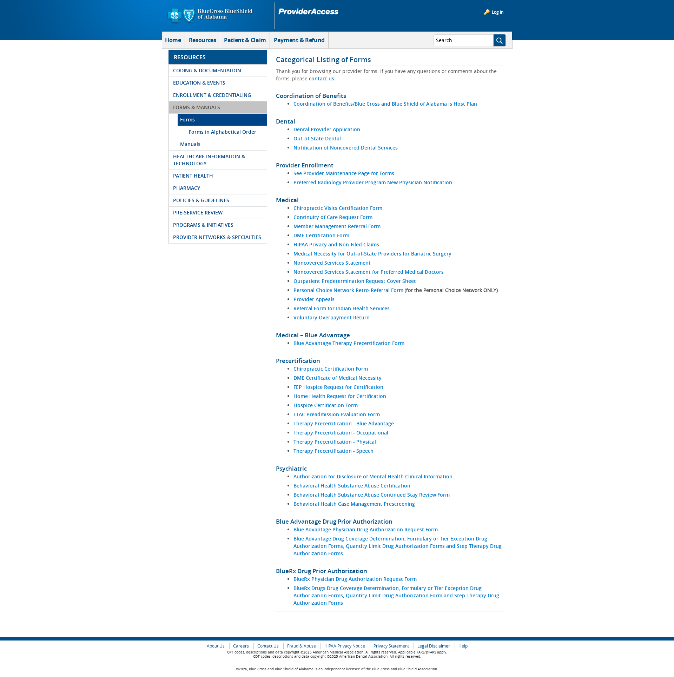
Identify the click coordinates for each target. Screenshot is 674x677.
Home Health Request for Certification (339, 396)
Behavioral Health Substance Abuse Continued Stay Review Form (371, 494)
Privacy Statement (391, 646)
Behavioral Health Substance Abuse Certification (351, 485)
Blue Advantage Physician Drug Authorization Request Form (365, 529)
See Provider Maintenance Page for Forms (343, 173)
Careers (241, 646)
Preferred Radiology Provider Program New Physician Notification (372, 182)
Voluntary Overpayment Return (331, 317)
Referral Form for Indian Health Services (341, 308)
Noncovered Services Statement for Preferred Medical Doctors (368, 271)
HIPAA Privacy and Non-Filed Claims (336, 244)
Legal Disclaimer (433, 646)
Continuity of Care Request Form (332, 217)
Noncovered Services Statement (332, 262)
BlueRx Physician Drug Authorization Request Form (355, 579)
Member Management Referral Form (337, 226)
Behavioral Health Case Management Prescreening (354, 503)
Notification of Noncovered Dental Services (345, 147)
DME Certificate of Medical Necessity (337, 377)
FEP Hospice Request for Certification (338, 387)
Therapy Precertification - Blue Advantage (343, 423)
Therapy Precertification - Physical (334, 441)
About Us (216, 646)
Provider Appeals (314, 299)
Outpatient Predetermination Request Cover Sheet (354, 281)
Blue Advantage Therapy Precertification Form (348, 343)
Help (463, 646)
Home (173, 40)
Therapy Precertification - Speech (333, 450)
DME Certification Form (321, 235)
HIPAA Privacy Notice (344, 646)
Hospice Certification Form (325, 405)
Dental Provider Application (326, 129)
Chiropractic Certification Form (330, 368)
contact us (321, 78)
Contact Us (268, 646)
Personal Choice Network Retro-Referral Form (349, 290)
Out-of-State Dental (317, 138)
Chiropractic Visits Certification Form (337, 208)
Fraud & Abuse (301, 646)
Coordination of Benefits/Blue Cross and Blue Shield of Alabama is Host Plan (385, 103)
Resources (202, 40)
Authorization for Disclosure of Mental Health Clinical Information (372, 476)
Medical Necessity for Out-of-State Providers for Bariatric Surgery (372, 253)
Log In (497, 12)
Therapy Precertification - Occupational (340, 432)
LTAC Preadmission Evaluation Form (336, 414)
